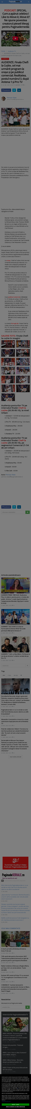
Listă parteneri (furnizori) (6, 1101)
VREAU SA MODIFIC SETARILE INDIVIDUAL (15, 1106)
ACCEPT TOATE (15, 1104)
